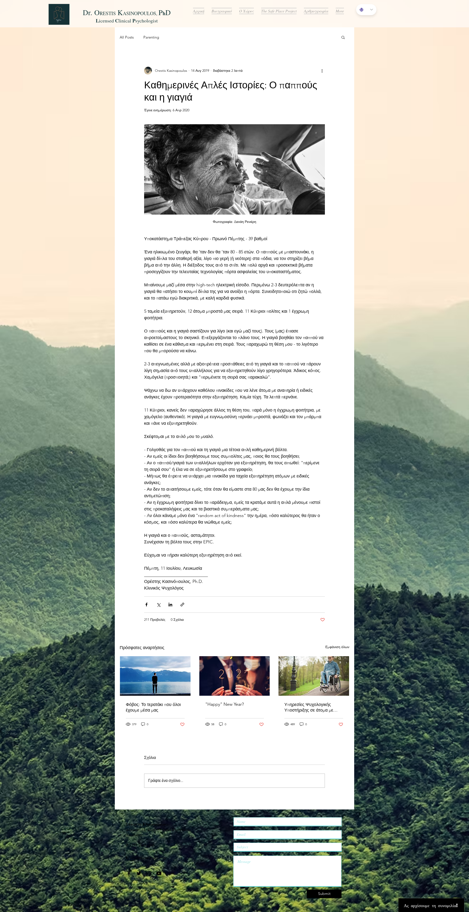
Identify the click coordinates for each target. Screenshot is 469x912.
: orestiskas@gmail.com (146, 857)
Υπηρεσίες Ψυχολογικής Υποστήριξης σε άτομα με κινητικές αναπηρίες (308, 707)
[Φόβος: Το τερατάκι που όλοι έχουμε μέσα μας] (155, 676)
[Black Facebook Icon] (129, 873)
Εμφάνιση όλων (337, 647)
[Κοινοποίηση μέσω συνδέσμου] (182, 604)
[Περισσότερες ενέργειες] (322, 70)
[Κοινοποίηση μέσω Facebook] (146, 604)
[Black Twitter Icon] (139, 873)
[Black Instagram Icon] (149, 873)
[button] (343, 37)
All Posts (127, 37)
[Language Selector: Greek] (366, 9)
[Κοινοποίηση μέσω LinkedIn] (170, 604)
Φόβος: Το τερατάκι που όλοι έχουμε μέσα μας (153, 707)
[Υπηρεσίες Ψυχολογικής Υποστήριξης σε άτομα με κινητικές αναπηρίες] (313, 676)
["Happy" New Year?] (234, 676)
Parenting (151, 37)
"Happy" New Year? (224, 704)
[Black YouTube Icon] (159, 873)
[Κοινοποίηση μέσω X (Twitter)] (158, 604)
